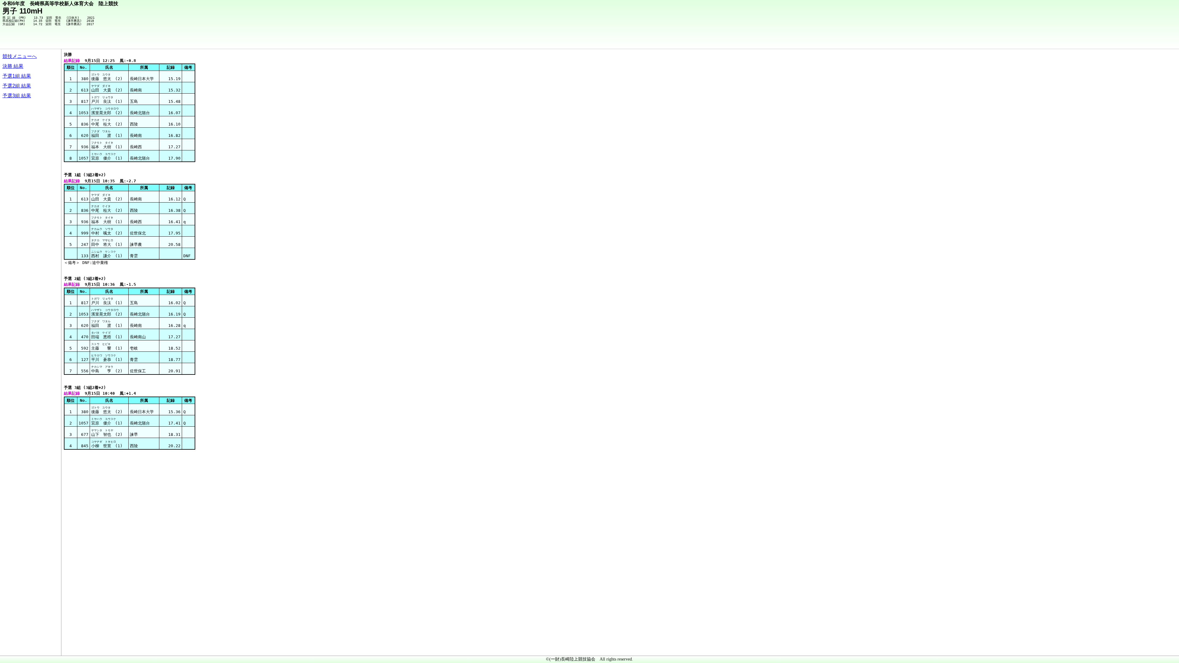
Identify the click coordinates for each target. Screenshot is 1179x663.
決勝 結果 (12, 66)
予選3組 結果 (16, 95)
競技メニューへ (19, 56)
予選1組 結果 (16, 76)
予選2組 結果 (16, 85)
